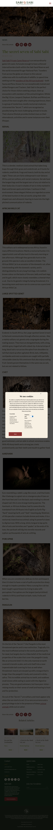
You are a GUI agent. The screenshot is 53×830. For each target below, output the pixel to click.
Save (15, 434)
